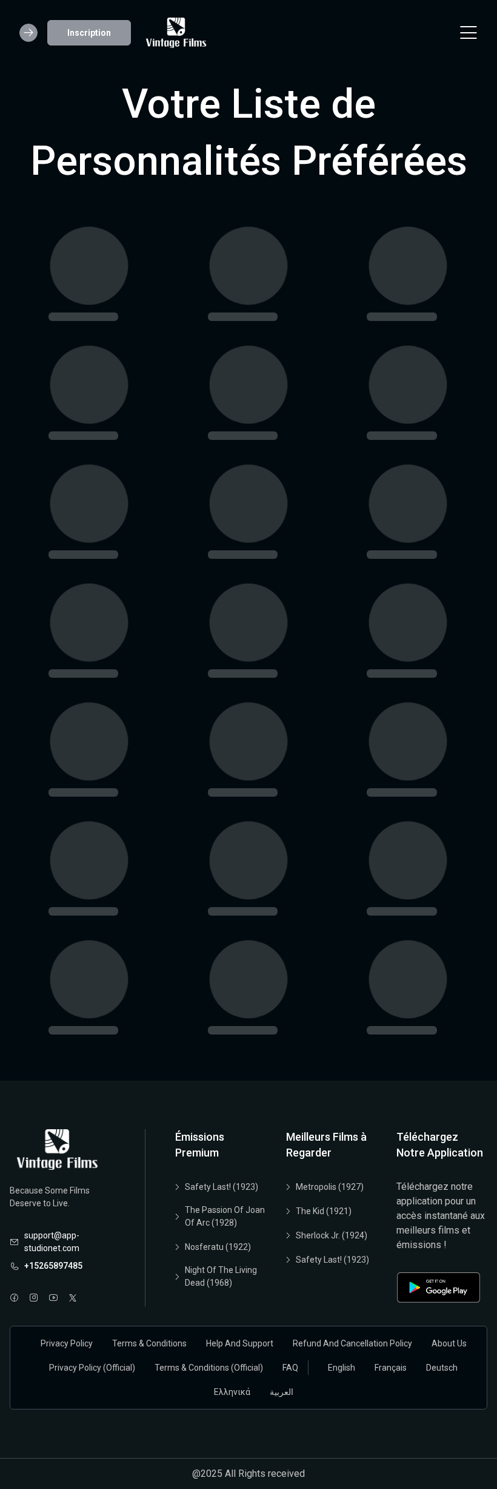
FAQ (290, 1368)
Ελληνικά (232, 1392)
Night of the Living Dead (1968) (221, 1276)
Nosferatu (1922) (218, 1247)
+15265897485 (53, 1266)
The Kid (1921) (324, 1211)
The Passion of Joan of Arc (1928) (225, 1216)
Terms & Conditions (149, 1343)
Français (391, 1368)
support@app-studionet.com (51, 1242)
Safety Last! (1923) (221, 1187)
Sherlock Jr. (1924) (331, 1235)
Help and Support (239, 1343)
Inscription (89, 33)
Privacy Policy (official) (92, 1368)
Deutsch (442, 1368)
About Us (449, 1343)
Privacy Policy (67, 1343)
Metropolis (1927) (330, 1187)
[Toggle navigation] (468, 33)
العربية (281, 1392)
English (341, 1368)
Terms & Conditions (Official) (209, 1368)
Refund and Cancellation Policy (352, 1343)
